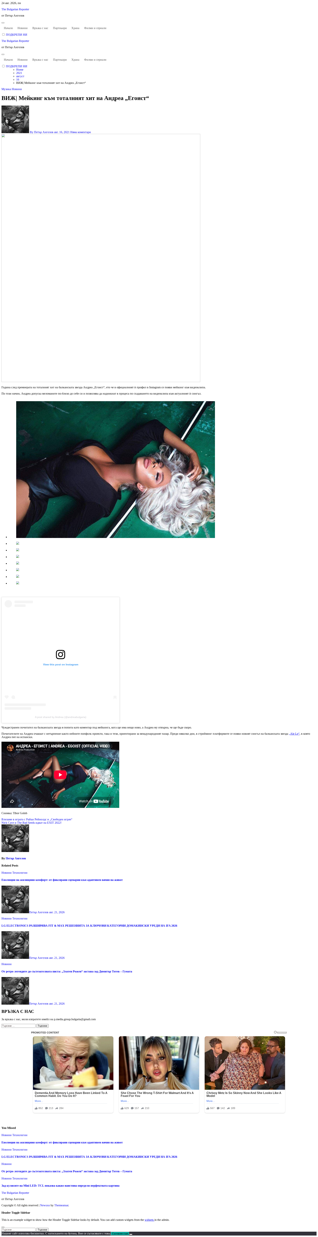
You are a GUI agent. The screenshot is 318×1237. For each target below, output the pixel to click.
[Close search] (2, 1227)
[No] (130, 1234)
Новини (22, 28)
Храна (75, 28)
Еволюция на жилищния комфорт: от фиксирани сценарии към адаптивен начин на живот (62, 879)
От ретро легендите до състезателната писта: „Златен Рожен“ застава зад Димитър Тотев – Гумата (66, 971)
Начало (8, 28)
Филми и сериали (95, 28)
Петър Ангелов (16, 858)
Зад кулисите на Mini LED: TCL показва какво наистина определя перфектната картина (60, 1185)
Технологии (19, 872)
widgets (149, 1219)
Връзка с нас (40, 28)
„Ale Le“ (294, 733)
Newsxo (45, 1205)
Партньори (60, 28)
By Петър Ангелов (41, 132)
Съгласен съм (120, 1233)
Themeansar (61, 1205)
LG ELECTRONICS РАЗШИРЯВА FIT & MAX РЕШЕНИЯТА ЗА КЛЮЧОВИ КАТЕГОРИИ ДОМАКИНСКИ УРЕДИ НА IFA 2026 (89, 925)
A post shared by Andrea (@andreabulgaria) (60, 717)
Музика (6, 89)
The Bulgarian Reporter (15, 9)
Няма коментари (80, 132)
